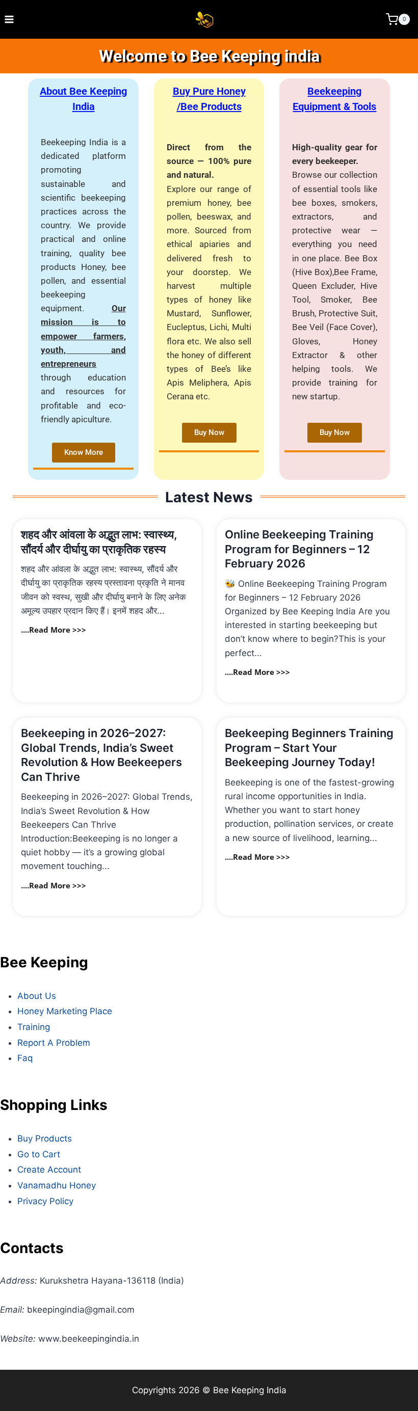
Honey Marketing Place (64, 1011)
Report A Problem (53, 1043)
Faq (25, 1058)
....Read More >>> (53, 630)
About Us (36, 996)
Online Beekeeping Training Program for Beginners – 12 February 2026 (299, 549)
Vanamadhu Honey (56, 1185)
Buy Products (44, 1138)
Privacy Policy (45, 1201)
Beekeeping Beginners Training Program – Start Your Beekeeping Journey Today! (309, 747)
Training (33, 1027)
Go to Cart (38, 1154)
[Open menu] (9, 19)
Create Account (49, 1169)
